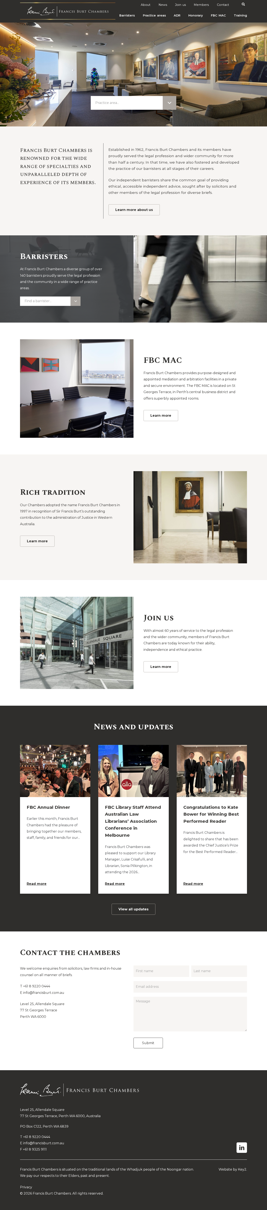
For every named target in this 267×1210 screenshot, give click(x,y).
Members (201, 5)
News (163, 5)
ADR (177, 15)
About (145, 5)
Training (240, 15)
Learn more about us (134, 210)
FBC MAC (218, 15)
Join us (180, 5)
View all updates (133, 909)
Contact (223, 5)
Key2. (242, 1169)
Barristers (127, 15)
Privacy (26, 1187)
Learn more (160, 416)
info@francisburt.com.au (43, 993)
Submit (148, 1043)
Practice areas (154, 15)
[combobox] (133, 103)
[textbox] (108, 103)
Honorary (195, 15)
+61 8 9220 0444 (36, 986)
